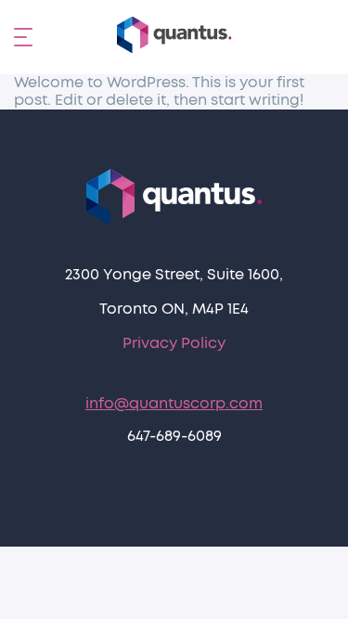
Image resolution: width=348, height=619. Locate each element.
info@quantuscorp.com (174, 403)
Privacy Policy (174, 343)
